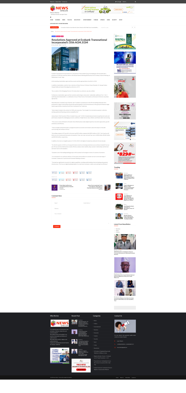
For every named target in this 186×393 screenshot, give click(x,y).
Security (114, 19)
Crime (108, 19)
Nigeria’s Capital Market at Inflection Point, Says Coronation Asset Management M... (80, 27)
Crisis (125, 183)
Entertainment (87, 19)
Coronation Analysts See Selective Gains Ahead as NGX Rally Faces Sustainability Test (124, 299)
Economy (58, 36)
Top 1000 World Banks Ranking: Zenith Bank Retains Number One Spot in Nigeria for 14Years (129, 198)
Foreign (96, 19)
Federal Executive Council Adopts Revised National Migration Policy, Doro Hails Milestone (124, 276)
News (63, 19)
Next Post (101, 189)
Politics (69, 19)
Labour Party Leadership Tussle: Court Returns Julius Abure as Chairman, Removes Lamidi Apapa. (95, 187)
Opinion (102, 19)
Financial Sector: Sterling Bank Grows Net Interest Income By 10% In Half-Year (102, 362)
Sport (120, 19)
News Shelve (54, 12)
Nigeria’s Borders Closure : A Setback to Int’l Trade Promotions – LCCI (102, 357)
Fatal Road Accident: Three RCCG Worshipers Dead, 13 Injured (129, 208)
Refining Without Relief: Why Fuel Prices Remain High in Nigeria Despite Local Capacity (129, 177)
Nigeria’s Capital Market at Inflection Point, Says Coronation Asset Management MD (83, 353)
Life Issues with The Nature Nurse (59, 23)
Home (51, 19)
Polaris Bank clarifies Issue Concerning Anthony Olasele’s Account (66, 187)
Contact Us (64, 1)
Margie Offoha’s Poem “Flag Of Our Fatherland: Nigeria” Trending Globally (129, 217)
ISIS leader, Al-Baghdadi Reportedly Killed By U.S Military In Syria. (102, 352)
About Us (52, 1)
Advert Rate (58, 1)
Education (77, 19)
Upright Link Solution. (68, 377)
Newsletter (96, 348)
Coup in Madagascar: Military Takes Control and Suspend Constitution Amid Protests (129, 187)
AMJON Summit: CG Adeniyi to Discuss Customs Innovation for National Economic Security (124, 253)
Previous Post (62, 189)
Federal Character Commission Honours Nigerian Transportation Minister (103, 368)
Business (57, 19)
